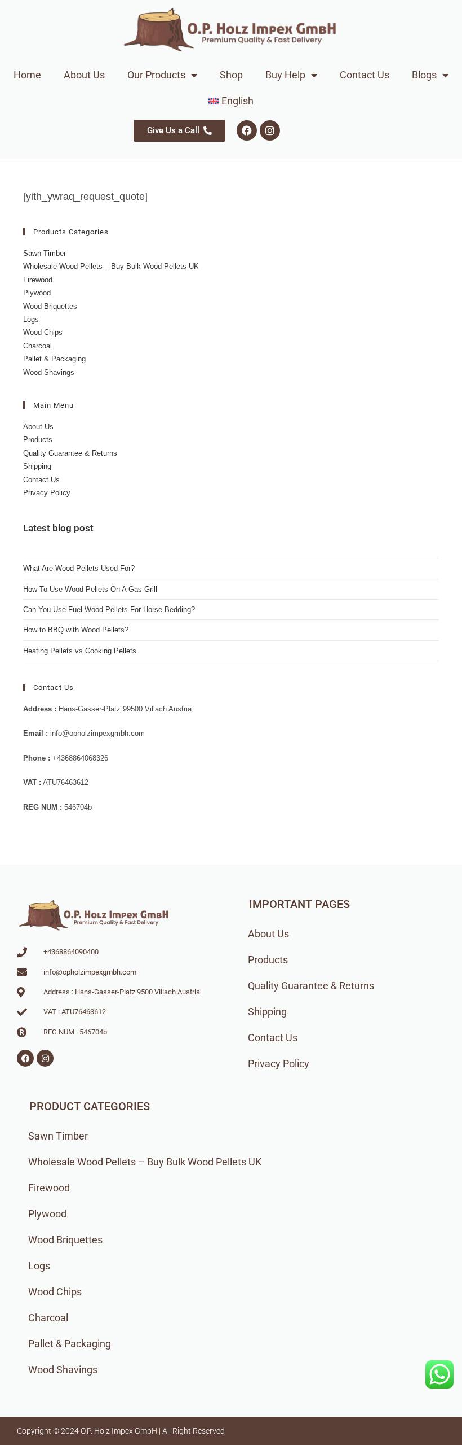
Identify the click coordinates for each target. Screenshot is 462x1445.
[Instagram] (270, 130)
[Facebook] (247, 130)
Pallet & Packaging (54, 359)
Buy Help (285, 75)
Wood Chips (43, 332)
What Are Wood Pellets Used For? (79, 568)
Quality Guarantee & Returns (70, 453)
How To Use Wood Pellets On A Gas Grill (90, 589)
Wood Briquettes (50, 306)
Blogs (424, 75)
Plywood (37, 293)
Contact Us (364, 75)
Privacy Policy (46, 492)
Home (27, 75)
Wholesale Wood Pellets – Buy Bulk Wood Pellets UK (111, 266)
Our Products (156, 75)
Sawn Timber (44, 253)
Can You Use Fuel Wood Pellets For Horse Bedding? (109, 609)
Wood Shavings (48, 372)
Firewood (37, 280)
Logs (31, 319)
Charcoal (37, 346)
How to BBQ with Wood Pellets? (75, 630)
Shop (231, 75)
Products (37, 439)
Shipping (37, 466)
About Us (84, 75)
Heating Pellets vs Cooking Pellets (79, 651)
